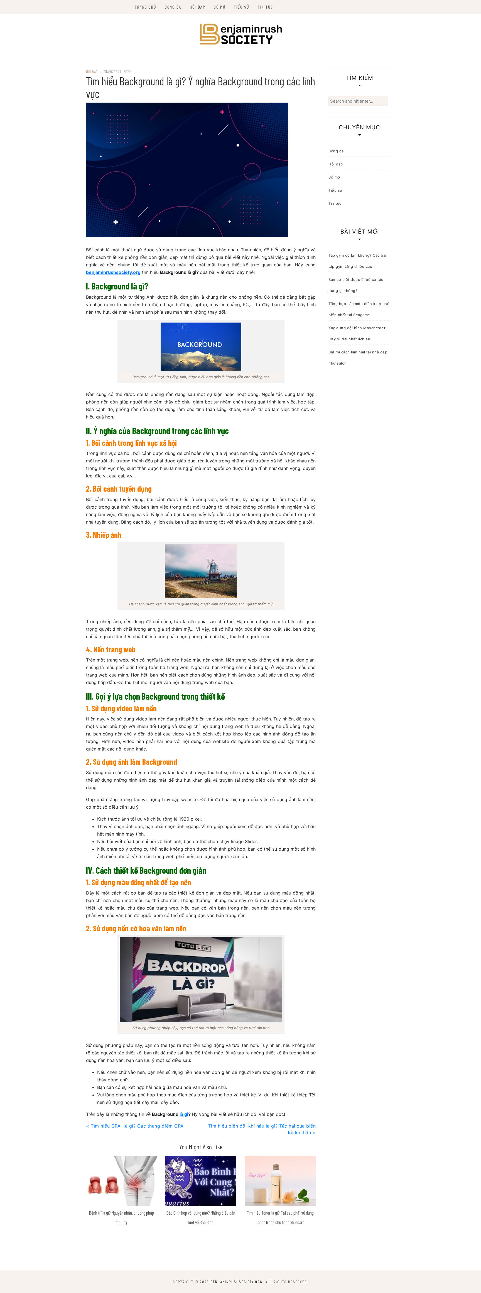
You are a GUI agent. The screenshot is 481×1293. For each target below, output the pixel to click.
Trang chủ (145, 6)
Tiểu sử (241, 6)
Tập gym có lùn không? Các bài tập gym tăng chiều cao (357, 261)
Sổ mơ (219, 6)
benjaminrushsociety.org (113, 272)
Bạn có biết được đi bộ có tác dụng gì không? (355, 285)
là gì (184, 1114)
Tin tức (265, 6)
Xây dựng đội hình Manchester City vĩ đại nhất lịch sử (357, 333)
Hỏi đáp (197, 6)
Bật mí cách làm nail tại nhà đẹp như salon (357, 357)
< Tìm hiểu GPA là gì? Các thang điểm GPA (135, 1126)
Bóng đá (173, 6)
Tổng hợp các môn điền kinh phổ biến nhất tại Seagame (358, 309)
